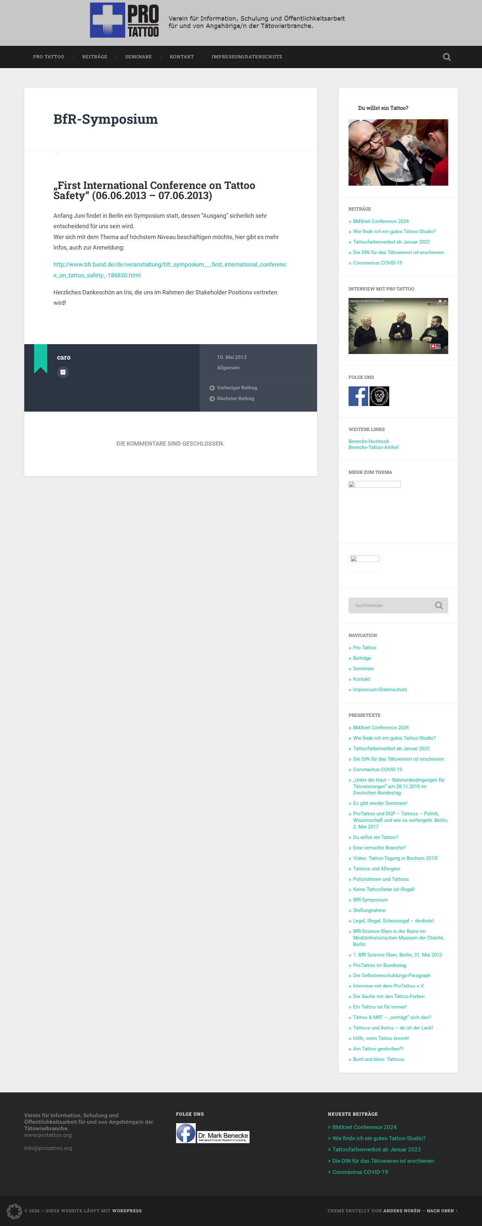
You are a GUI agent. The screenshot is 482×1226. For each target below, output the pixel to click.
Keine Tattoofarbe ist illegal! (384, 889)
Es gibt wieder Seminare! (380, 803)
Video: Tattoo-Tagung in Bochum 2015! (395, 858)
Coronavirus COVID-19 (377, 263)
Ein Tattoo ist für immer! (380, 1007)
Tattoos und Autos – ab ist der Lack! (393, 1028)
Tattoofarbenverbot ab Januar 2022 (391, 242)
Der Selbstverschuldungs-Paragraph (392, 975)
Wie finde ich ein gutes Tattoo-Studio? (394, 231)
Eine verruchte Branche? (379, 848)
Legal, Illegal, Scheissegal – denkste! (393, 921)
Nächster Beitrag (235, 398)
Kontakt (182, 57)
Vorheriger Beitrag (237, 388)
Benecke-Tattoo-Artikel (374, 447)
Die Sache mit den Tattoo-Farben (389, 996)
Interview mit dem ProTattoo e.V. (389, 986)
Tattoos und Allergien (376, 869)
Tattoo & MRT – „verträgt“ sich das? (392, 1017)
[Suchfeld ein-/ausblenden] (447, 57)
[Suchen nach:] (398, 605)
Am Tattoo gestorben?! (378, 1049)
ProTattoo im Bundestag (379, 965)
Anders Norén (402, 1210)
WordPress (127, 1210)
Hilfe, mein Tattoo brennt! (381, 1038)
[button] (14, 1211)
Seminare (138, 57)
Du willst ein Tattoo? (375, 837)
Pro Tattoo (49, 57)
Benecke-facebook (369, 441)
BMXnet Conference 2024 (381, 221)
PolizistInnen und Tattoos (381, 879)
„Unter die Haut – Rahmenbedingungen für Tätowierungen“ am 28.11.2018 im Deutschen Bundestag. (399, 786)
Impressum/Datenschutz (247, 57)
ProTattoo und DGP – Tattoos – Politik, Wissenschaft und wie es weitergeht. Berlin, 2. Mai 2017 (400, 820)
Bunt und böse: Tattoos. (379, 1059)
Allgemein (228, 368)
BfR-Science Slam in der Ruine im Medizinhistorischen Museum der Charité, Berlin (398, 937)
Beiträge (95, 57)
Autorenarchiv (63, 372)
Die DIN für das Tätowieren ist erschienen (398, 252)
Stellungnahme (369, 910)
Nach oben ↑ (442, 1210)
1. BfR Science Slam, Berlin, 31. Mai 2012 (397, 955)
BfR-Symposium (105, 118)
